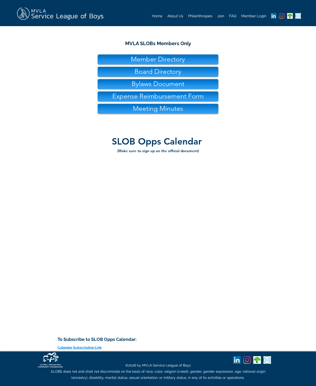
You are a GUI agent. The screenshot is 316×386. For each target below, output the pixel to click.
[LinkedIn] (273, 16)
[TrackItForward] (290, 16)
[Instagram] (282, 16)
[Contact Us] (298, 16)
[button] (175, 16)
